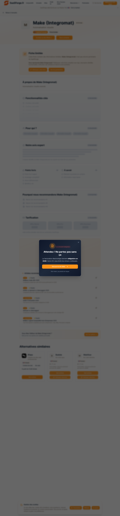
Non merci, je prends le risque (60, 271)
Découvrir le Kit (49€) (58, 266)
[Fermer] (78, 242)
